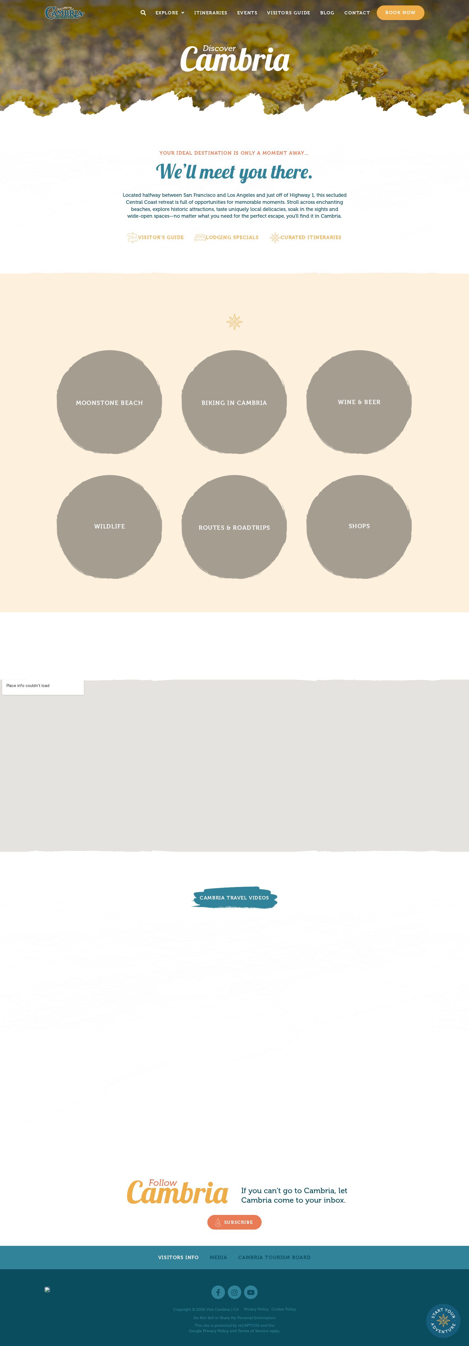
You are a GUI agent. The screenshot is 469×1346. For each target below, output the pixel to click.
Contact (357, 12)
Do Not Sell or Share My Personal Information (235, 1318)
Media (218, 1257)
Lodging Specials (232, 237)
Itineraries (210, 12)
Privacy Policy (256, 1309)
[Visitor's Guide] (132, 237)
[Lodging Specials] (200, 237)
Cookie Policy (283, 1309)
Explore (167, 12)
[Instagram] (234, 1292)
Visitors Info (178, 1257)
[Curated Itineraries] (275, 237)
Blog (327, 12)
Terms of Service (253, 1330)
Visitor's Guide (161, 237)
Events (247, 12)
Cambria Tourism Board (274, 1257)
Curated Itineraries (311, 237)
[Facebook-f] (218, 1292)
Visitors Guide (288, 12)
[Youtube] (251, 1292)
